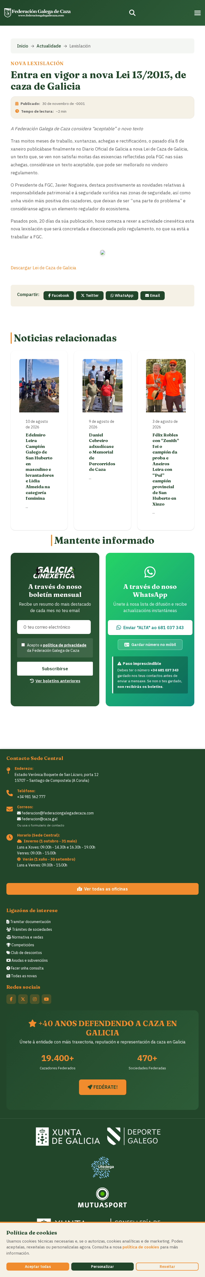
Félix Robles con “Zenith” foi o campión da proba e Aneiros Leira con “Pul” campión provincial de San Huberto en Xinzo (165, 469)
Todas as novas (23, 975)
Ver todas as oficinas (106, 889)
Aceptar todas (38, 1266)
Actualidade (49, 46)
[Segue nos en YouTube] (46, 999)
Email (155, 295)
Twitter (92, 295)
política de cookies (141, 1247)
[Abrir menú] (197, 13)
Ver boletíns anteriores (58, 680)
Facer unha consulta (27, 968)
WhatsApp (124, 295)
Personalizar (102, 1266)
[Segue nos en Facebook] (11, 999)
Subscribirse (55, 668)
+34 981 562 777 (31, 796)
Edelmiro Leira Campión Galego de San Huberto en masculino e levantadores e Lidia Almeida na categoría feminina (40, 466)
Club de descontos (26, 952)
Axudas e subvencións (29, 960)
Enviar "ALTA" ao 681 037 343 (153, 627)
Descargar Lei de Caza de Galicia (43, 268)
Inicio (22, 46)
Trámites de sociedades (31, 929)
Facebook (60, 295)
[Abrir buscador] (132, 12)
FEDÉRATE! (105, 1087)
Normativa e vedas (27, 937)
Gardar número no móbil (153, 644)
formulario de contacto (47, 825)
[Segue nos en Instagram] (35, 999)
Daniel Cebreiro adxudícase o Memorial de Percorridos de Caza (102, 452)
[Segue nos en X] (23, 999)
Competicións (22, 945)
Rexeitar (167, 1266)
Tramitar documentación (30, 921)
